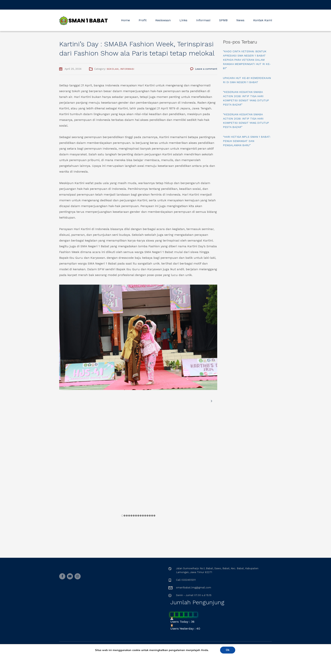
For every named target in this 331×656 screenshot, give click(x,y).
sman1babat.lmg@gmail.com (193, 587)
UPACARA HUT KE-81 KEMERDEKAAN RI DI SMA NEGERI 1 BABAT (247, 80)
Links (183, 20)
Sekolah (113, 69)
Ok (227, 650)
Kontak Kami (262, 20)
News (240, 20)
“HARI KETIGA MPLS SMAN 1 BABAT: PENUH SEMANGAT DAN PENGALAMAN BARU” (246, 141)
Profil (143, 20)
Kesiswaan (163, 20)
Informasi (203, 20)
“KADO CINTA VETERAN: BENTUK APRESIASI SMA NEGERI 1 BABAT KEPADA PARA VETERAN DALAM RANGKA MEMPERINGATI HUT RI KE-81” (247, 60)
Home (125, 20)
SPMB (223, 20)
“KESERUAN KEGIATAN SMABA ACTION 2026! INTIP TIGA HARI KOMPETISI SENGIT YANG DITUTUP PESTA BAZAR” (246, 98)
